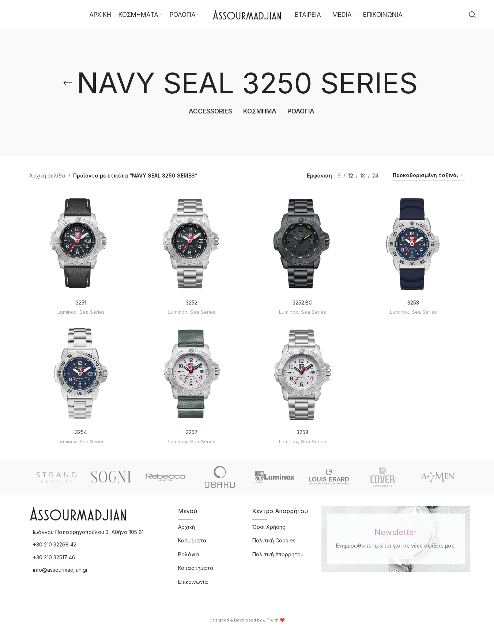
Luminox (66, 312)
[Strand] (56, 477)
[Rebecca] (165, 477)
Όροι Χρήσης (268, 527)
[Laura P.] (438, 477)
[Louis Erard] (329, 477)
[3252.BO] (302, 243)
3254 (81, 432)
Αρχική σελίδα (47, 175)
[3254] (81, 373)
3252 (191, 302)
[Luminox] (274, 477)
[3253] (413, 243)
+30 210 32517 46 (54, 557)
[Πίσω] (68, 83)
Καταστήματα (196, 568)
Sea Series (92, 312)
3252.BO (303, 302)
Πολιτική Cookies (273, 540)
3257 (192, 432)
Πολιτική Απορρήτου (277, 554)
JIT (266, 620)
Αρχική (186, 527)
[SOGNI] (111, 477)
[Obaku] (220, 477)
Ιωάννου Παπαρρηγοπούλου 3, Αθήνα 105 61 (88, 532)
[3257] (192, 373)
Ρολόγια (188, 554)
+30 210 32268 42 (54, 544)
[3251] (81, 243)
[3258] (302, 373)
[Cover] (383, 477)
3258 (303, 432)
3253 (413, 302)
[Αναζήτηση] (472, 14)
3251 (81, 302)
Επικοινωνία (193, 582)
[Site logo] (247, 14)
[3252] (192, 243)
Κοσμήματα (192, 540)
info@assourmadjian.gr (60, 570)
